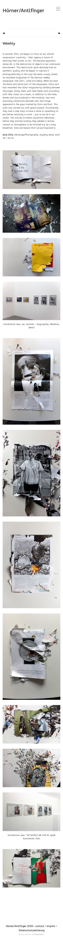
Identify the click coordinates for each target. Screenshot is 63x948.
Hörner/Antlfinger (23, 10)
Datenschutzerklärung (31, 930)
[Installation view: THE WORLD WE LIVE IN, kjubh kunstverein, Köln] (31, 794)
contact (39, 926)
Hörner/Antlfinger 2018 (19, 926)
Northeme (39, 934)
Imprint (51, 926)
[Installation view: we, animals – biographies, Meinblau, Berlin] (31, 283)
